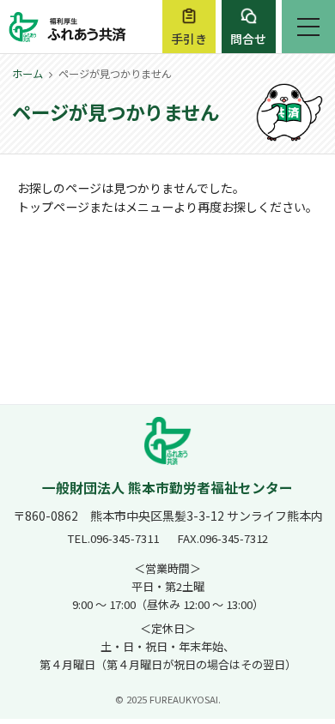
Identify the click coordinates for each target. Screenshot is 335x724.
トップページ (53, 206)
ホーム (27, 73)
